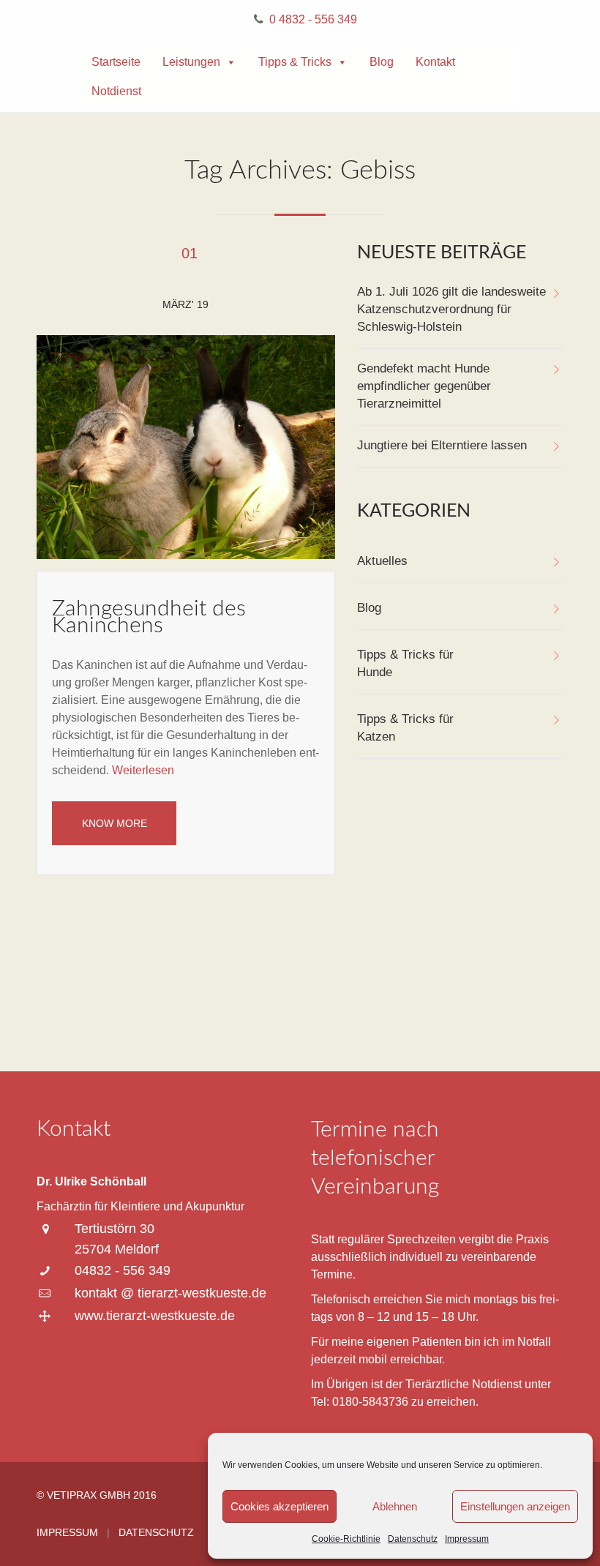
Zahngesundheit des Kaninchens (149, 617)
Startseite (115, 62)
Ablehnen (394, 1506)
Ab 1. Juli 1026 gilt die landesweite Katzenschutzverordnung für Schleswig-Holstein (451, 309)
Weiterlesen (143, 770)
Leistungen (191, 62)
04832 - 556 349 (122, 1270)
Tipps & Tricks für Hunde (405, 663)
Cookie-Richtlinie (346, 1539)
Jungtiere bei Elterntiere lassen (442, 445)
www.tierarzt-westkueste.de (155, 1315)
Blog (382, 62)
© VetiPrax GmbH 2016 (97, 1495)
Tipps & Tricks (294, 62)
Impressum (467, 1539)
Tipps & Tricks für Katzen (405, 727)
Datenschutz (413, 1539)
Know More (114, 823)
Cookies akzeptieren (279, 1506)
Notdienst (116, 91)
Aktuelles (382, 561)
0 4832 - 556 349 (313, 19)
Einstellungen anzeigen (515, 1506)
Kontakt (435, 62)
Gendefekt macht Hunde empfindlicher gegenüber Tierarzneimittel (424, 386)
